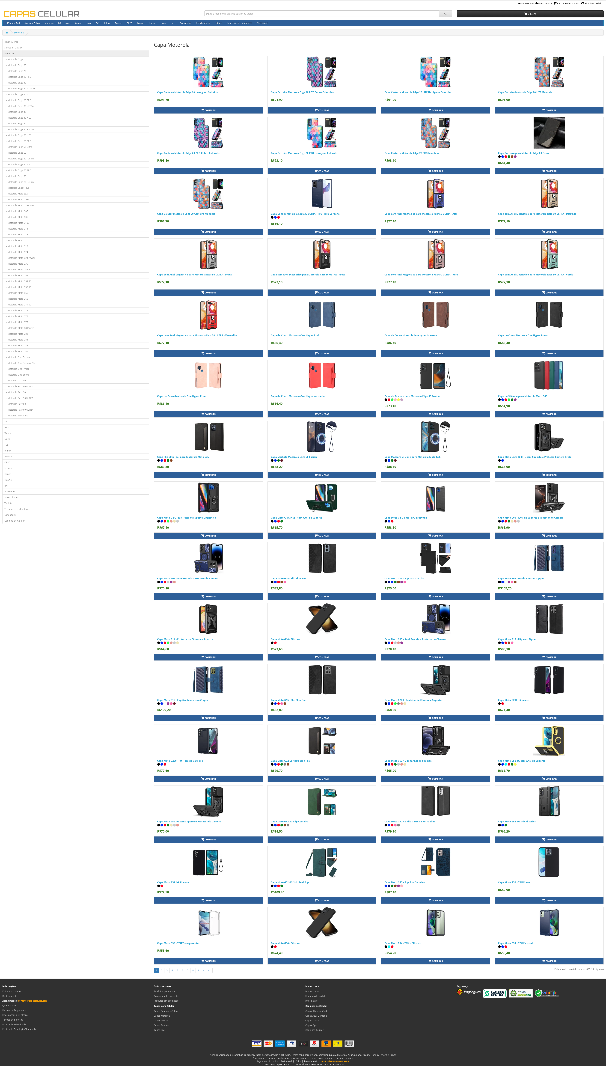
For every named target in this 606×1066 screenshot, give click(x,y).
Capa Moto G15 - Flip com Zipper (517, 639)
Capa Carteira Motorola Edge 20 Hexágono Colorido (187, 92)
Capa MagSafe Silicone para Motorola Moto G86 (412, 456)
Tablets (218, 22)
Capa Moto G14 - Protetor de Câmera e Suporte (185, 639)
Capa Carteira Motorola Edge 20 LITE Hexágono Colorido (417, 92)
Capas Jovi (159, 1029)
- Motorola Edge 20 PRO (17, 76)
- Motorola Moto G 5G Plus (19, 205)
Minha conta (544, 3)
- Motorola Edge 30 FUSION (19, 88)
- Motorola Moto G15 (16, 234)
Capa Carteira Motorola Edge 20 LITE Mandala (525, 92)
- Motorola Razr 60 (15, 403)
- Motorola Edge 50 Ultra (18, 146)
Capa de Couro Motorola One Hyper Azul (295, 335)
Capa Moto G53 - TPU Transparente (178, 943)
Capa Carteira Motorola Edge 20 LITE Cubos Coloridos (302, 92)
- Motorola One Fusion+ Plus (20, 362)
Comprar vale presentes (166, 995)
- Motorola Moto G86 (16, 351)
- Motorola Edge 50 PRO (17, 141)
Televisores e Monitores (239, 22)
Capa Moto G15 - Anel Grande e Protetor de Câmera (415, 639)
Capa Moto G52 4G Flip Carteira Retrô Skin (409, 821)
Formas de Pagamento (14, 1010)
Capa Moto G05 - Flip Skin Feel (288, 578)
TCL (98, 23)
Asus (67, 23)
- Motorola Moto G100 (16, 222)
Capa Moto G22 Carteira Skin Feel (291, 760)
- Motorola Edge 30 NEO (18, 94)
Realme (118, 23)
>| (209, 970)
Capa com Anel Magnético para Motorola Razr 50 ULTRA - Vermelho (197, 335)
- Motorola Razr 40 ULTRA (18, 386)
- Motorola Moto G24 (16, 252)
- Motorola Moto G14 (16, 228)
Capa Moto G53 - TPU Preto (514, 882)
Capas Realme (161, 1025)
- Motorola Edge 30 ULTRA (19, 106)
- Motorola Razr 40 (15, 380)
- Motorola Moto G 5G (16, 199)
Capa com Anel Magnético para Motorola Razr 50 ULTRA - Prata (194, 274)
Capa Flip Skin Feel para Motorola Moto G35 (183, 456)
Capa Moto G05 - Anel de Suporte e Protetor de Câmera (531, 517)
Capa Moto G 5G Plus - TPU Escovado (405, 517)
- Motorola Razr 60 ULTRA (18, 409)
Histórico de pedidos (316, 995)
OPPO (129, 23)
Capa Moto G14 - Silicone (285, 639)
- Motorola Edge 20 (15, 65)
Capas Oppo (311, 1025)
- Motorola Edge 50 (15, 123)
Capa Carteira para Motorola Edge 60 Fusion (524, 153)
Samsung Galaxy (32, 23)
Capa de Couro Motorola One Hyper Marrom (410, 335)
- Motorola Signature (16, 415)
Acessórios (185, 22)
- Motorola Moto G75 (16, 316)
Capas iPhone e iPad (316, 1010)
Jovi (173, 23)
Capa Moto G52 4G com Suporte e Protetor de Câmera (189, 821)
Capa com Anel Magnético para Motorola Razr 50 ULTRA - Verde (535, 274)
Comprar (210, 110)
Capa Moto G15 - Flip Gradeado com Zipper (182, 700)
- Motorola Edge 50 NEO (18, 135)
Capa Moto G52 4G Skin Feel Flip (290, 882)
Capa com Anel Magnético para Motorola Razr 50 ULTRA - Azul (420, 213)
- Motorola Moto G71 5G (17, 304)
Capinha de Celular (14, 520)
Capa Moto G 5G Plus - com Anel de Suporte (296, 517)
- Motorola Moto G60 (16, 298)
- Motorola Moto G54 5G (17, 281)
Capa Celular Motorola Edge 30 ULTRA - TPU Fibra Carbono (305, 213)
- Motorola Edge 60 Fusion (19, 158)
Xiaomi (78, 23)
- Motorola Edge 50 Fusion (19, 129)
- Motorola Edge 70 (15, 176)
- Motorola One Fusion (17, 357)
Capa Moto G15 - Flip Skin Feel (288, 700)
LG (59, 23)
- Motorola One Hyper (16, 368)
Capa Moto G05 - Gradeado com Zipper (521, 578)
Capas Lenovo (161, 1020)
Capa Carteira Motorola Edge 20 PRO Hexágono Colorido (304, 153)
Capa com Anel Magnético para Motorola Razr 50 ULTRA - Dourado (537, 213)
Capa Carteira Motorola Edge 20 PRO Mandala (411, 153)
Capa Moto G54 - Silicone (285, 943)
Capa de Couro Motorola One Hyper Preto (522, 335)
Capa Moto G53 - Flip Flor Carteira (404, 882)
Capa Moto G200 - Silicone (513, 700)
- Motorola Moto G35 (16, 263)
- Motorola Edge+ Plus (16, 187)
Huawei (163, 23)
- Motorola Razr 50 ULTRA (18, 398)
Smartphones (203, 22)
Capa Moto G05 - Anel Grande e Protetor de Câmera (187, 578)
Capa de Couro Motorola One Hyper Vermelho (298, 396)
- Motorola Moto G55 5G (17, 287)
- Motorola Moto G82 (16, 333)
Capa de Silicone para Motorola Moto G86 (522, 396)
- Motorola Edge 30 (15, 82)
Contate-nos (527, 3)
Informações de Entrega (15, 1014)
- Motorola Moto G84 (16, 339)
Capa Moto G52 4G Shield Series (517, 821)
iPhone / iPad (13, 23)
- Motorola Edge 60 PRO (17, 170)
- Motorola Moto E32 (16, 193)
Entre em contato (11, 991)
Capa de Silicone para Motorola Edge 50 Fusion (412, 396)
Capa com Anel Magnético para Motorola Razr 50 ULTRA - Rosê (421, 274)
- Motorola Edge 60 (15, 152)
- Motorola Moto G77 (16, 322)
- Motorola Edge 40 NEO (18, 117)
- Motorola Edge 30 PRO (17, 100)
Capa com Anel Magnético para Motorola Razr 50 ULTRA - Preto (308, 274)
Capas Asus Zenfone (316, 1015)
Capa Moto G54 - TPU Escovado (516, 943)
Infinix (107, 23)
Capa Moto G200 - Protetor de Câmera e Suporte (413, 700)
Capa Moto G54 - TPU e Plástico (402, 943)
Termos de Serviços (12, 1019)
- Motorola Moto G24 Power (19, 257)
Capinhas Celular (314, 1029)
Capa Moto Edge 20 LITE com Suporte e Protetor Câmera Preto (534, 456)
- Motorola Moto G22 (16, 246)
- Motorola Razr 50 (15, 392)
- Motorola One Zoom (16, 374)
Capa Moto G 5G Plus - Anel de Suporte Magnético (186, 517)
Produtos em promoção (166, 1000)
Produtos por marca (164, 991)
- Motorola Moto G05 (16, 211)
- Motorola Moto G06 (16, 216)
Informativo (311, 1000)
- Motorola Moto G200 (16, 240)
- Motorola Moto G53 (16, 275)
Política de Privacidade (14, 1024)
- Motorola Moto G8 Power (19, 327)
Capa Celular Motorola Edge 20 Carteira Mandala (186, 213)
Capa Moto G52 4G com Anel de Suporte (408, 760)
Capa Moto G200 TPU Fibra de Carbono (180, 760)
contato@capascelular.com (33, 1000)
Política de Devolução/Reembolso (19, 1029)
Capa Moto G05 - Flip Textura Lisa (404, 578)
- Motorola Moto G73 (16, 310)
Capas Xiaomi (312, 1020)
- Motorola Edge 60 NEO (18, 164)
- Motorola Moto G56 (16, 292)
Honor (152, 23)
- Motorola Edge (13, 59)
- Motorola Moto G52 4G (17, 269)
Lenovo (140, 23)
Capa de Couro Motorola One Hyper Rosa (181, 396)
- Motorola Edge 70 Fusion (19, 181)
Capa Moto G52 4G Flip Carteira (289, 821)
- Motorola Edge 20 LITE (17, 70)
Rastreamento (9, 995)
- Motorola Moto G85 (16, 345)
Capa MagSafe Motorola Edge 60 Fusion (294, 456)
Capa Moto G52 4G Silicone (173, 882)
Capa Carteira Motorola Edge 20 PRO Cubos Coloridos (188, 153)
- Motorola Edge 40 (15, 111)
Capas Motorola (162, 1015)
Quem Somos (9, 1005)
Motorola (49, 23)
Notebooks (262, 22)
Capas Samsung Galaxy (166, 1010)
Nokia (88, 23)
